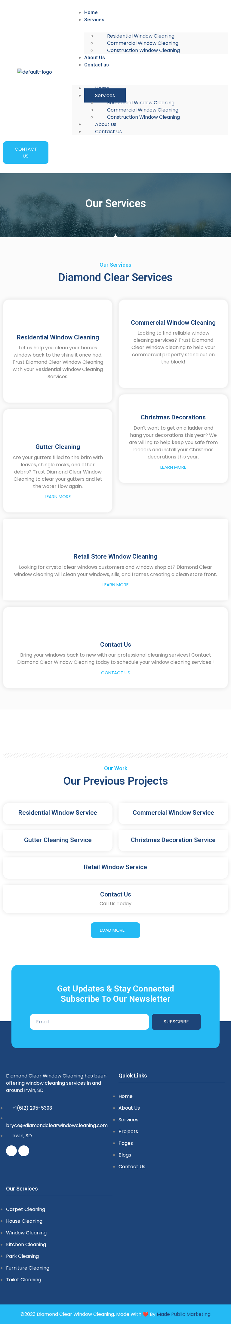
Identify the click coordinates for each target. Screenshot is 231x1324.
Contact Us (115, 673)
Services (94, 20)
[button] (150, 72)
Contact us (96, 65)
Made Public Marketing (184, 1314)
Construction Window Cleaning (143, 50)
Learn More (58, 496)
